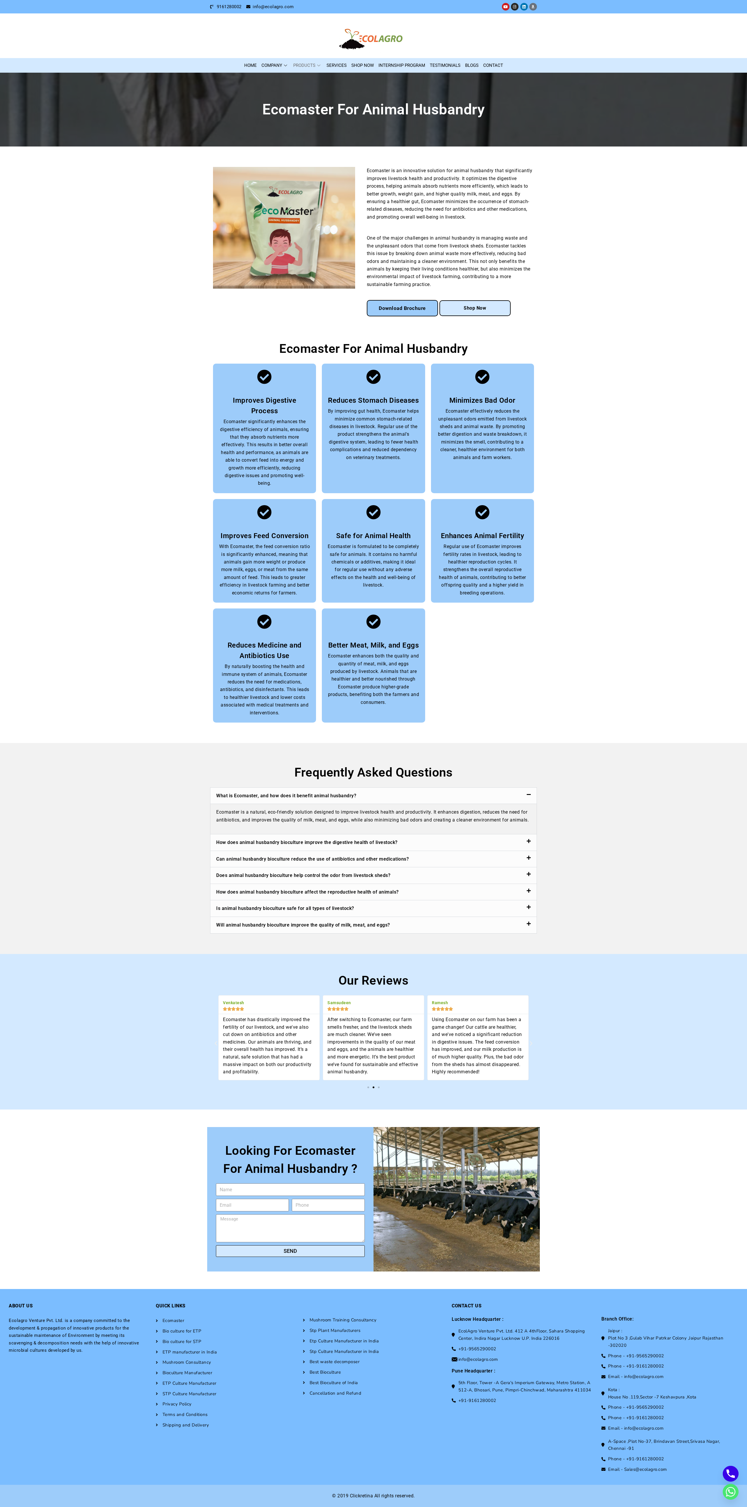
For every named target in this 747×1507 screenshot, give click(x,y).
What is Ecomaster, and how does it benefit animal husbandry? (286, 795)
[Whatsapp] (731, 1492)
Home (250, 65)
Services (337, 65)
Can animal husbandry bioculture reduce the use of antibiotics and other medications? (312, 859)
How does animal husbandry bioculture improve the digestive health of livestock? (307, 842)
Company (271, 65)
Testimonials (445, 65)
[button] (373, 796)
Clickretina (361, 1496)
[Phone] (731, 1474)
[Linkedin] (524, 7)
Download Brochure (402, 308)
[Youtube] (505, 7)
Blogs (472, 65)
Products (304, 65)
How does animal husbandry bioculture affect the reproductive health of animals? (307, 892)
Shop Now (362, 65)
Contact (493, 65)
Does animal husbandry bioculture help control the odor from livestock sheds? (303, 875)
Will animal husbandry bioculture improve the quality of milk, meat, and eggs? (303, 925)
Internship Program (401, 65)
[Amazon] (533, 7)
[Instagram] (515, 7)
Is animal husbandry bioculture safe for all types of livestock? (285, 908)
